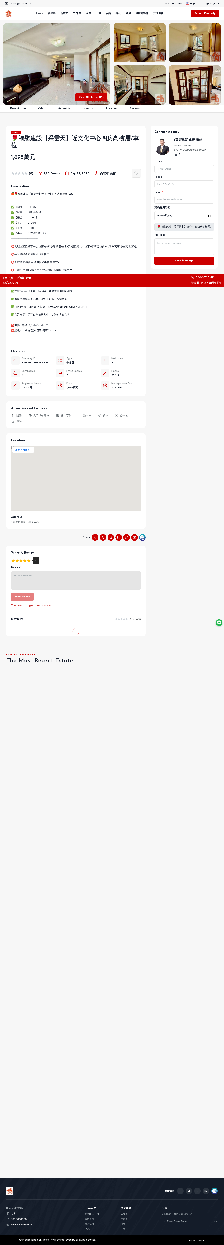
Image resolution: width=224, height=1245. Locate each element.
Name (158, 161)
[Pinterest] (111, 537)
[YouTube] (197, 1191)
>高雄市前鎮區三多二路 (25, 521)
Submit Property (205, 13)
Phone (158, 177)
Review (15, 567)
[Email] (134, 537)
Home (39, 13)
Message (159, 235)
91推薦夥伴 (142, 13)
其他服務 (158, 13)
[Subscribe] (215, 1221)
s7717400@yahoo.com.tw (190, 149)
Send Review (22, 597)
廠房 (128, 13)
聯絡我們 (89, 1224)
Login (207, 3)
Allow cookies (196, 1240)
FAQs (87, 1228)
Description (18, 108)
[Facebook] (95, 537)
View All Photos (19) (91, 97)
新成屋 (64, 13)
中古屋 (77, 13)
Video (41, 108)
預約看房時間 (162, 207)
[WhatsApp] (126, 537)
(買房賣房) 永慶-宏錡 (188, 140)
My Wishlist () (173, 3)
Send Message (184, 260)
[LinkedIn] (118, 537)
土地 (98, 13)
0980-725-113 (182, 145)
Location (112, 108)
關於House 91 (92, 1214)
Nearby (88, 108)
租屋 (88, 13)
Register (214, 3)
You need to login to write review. (31, 605)
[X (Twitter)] (103, 537)
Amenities (65, 108)
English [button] (193, 3)
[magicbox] (142, 537)
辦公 (118, 13)
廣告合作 (89, 1219)
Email (157, 192)
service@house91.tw (20, 3)
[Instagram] (206, 1191)
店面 (108, 13)
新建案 (52, 13)
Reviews (135, 108)
